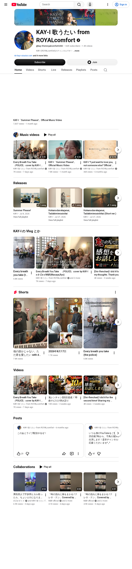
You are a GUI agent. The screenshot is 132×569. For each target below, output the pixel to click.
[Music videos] (16, 134)
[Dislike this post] (27, 453)
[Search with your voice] (90, 4)
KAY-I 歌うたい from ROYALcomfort (63, 169)
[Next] (118, 150)
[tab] (18, 70)
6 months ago (62, 428)
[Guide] (6, 4)
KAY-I (15, 214)
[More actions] (45, 163)
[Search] (79, 4)
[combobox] (57, 4)
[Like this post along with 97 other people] (90, 453)
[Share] (64, 453)
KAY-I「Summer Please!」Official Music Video (37, 120)
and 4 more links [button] (40, 56)
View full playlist (20, 217)
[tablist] (66, 70)
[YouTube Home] (19, 4)
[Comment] (72, 453)
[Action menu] (78, 453)
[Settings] (108, 4)
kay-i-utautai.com (24, 56)
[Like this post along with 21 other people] (18, 453)
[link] (48, 441)
